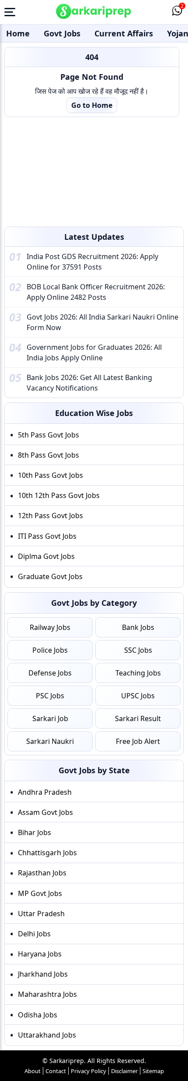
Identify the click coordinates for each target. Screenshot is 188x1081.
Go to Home (91, 105)
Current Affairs (123, 33)
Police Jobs (50, 650)
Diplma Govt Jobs (46, 556)
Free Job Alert (138, 741)
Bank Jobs (138, 627)
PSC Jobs (50, 696)
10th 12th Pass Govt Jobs (59, 495)
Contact (55, 1071)
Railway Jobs (50, 627)
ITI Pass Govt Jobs (47, 536)
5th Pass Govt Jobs (48, 435)
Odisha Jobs (37, 1014)
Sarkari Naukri (50, 741)
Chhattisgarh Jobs (47, 852)
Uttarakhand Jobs (47, 1034)
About (32, 1071)
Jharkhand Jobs (43, 974)
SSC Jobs (138, 650)
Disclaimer (124, 1071)
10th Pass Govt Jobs (50, 475)
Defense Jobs (50, 673)
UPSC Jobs (138, 696)
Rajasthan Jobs (42, 873)
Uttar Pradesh (41, 913)
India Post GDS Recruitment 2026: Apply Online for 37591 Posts (92, 262)
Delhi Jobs (34, 933)
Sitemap (153, 1071)
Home (18, 33)
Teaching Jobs (138, 673)
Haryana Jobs (40, 954)
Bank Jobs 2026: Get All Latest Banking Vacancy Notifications (89, 383)
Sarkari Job (50, 718)
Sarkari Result (138, 718)
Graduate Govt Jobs (50, 576)
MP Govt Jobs (40, 893)
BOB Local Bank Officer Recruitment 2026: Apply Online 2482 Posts (96, 292)
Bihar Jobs (34, 832)
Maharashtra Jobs (47, 994)
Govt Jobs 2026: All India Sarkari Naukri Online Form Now (102, 322)
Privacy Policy (88, 1071)
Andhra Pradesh (45, 792)
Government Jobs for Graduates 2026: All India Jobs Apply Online (94, 352)
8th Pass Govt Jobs (48, 455)
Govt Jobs (62, 33)
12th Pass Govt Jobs (50, 515)
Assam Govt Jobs (45, 812)
